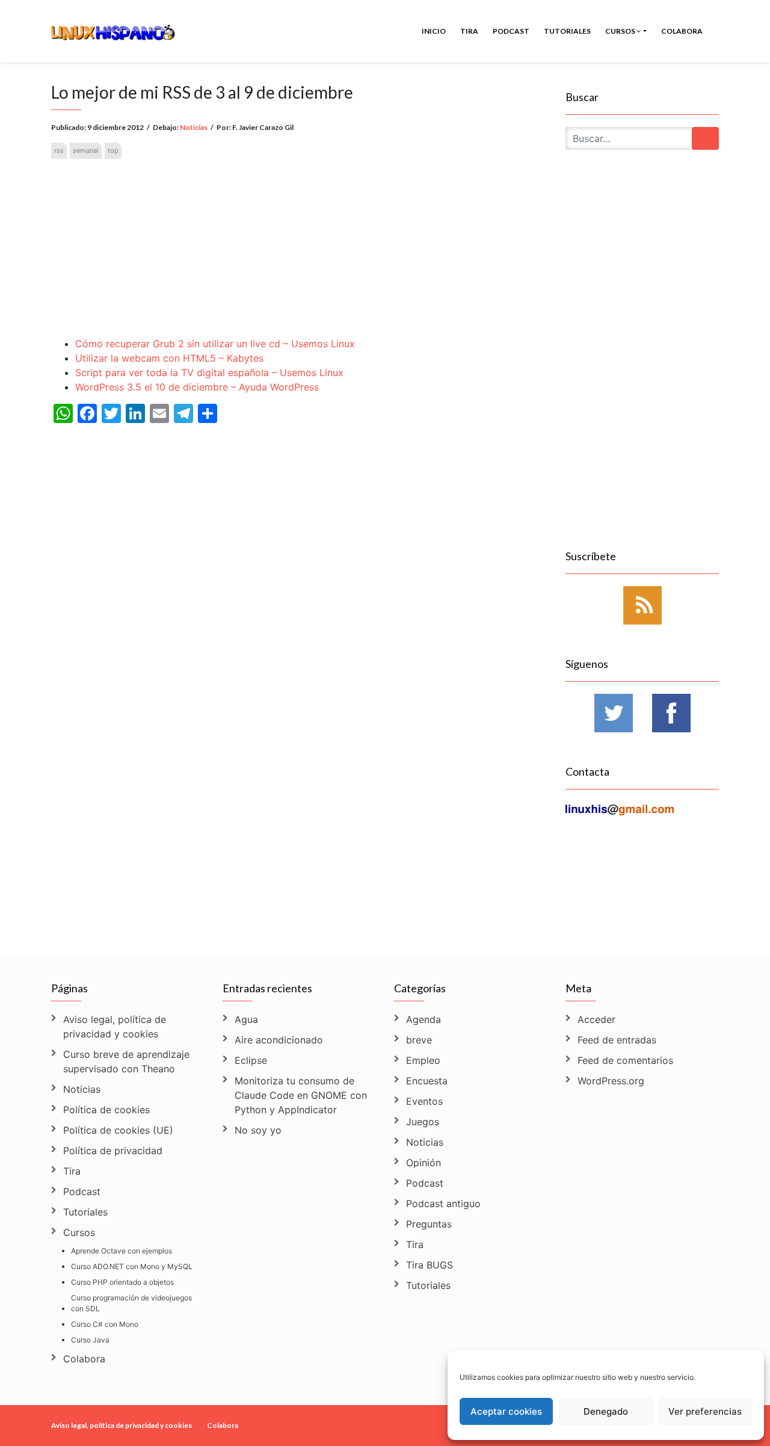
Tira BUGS (429, 1265)
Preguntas (429, 1224)
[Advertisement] (299, 238)
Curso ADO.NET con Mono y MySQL (131, 1266)
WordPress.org (611, 1081)
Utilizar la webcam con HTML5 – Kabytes (169, 358)
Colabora (682, 31)
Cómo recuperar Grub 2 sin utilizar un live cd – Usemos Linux (215, 344)
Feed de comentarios (625, 1060)
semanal (86, 150)
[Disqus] (299, 782)
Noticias (194, 127)
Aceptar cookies (506, 1411)
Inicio (434, 31)
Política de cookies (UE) (118, 1130)
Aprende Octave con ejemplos (121, 1250)
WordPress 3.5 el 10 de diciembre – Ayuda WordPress (197, 387)
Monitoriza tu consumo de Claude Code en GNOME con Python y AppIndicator (301, 1095)
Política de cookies (106, 1110)
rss (59, 150)
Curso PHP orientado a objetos (122, 1282)
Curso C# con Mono (104, 1324)
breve (419, 1040)
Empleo (423, 1060)
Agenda (423, 1019)
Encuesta (427, 1081)
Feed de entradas (617, 1040)
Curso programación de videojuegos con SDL (131, 1303)
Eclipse (251, 1060)
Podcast (511, 31)
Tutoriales (567, 31)
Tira (469, 31)
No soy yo (258, 1130)
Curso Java (90, 1339)
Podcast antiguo (443, 1203)
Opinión (423, 1163)
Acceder (596, 1019)
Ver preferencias (705, 1411)
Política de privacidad (112, 1151)
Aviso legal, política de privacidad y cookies (114, 1026)
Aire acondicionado (279, 1040)
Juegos (422, 1122)
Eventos (424, 1101)
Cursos (620, 31)
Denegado (606, 1411)
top (113, 150)
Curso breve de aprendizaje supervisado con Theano (126, 1061)
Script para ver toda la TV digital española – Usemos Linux (209, 372)
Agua (246, 1019)
